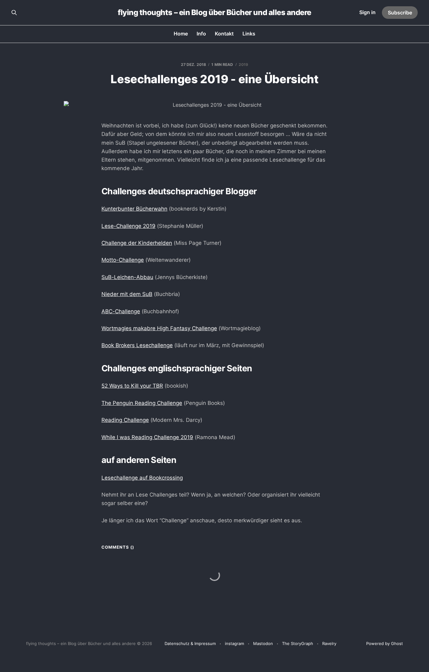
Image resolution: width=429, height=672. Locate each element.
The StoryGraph (297, 643)
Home (181, 33)
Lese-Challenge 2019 (128, 226)
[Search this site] (14, 12)
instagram (234, 643)
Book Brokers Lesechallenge (137, 345)
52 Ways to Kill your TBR (132, 386)
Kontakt (224, 33)
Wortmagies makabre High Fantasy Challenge (159, 328)
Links (248, 33)
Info (201, 33)
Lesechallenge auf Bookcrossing (142, 478)
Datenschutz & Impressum (190, 643)
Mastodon (263, 643)
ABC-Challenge (120, 311)
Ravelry (329, 643)
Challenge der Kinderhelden (136, 243)
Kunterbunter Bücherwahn (134, 209)
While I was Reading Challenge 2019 (147, 437)
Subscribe (400, 12)
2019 (243, 64)
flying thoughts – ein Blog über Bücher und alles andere (214, 12)
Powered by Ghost (384, 643)
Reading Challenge (125, 420)
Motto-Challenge (122, 260)
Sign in (367, 12)
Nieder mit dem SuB (126, 294)
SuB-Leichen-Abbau (127, 277)
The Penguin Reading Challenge (141, 403)
